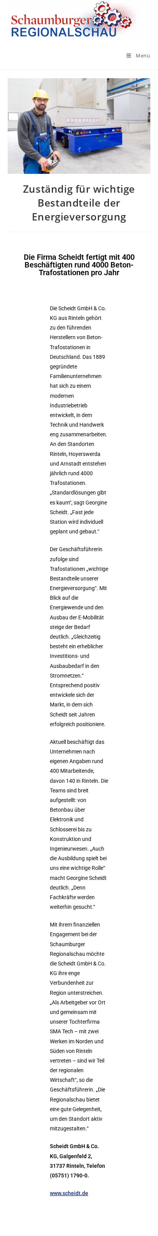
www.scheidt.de (69, 1193)
